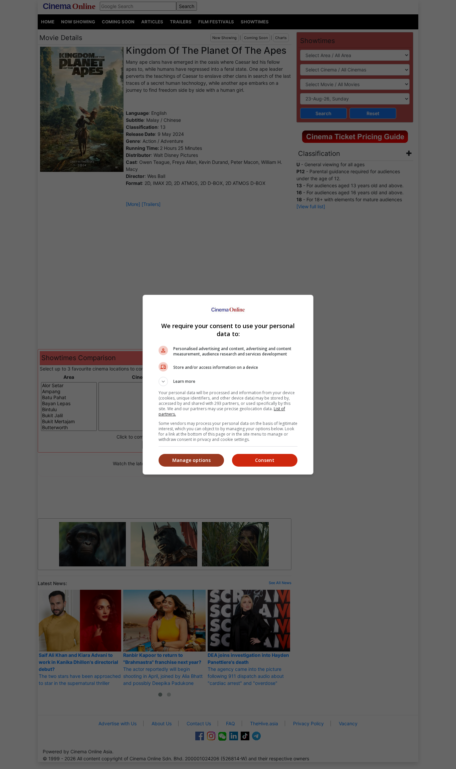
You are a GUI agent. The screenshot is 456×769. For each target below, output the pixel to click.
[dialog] (228, 385)
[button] (228, 381)
